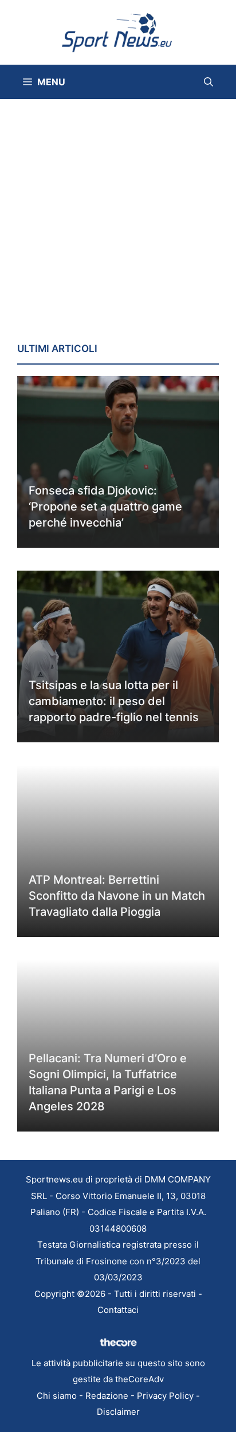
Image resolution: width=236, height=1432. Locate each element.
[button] (208, 82)
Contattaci (118, 1309)
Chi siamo (57, 1395)
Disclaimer (118, 1411)
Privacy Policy (165, 1395)
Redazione (106, 1395)
